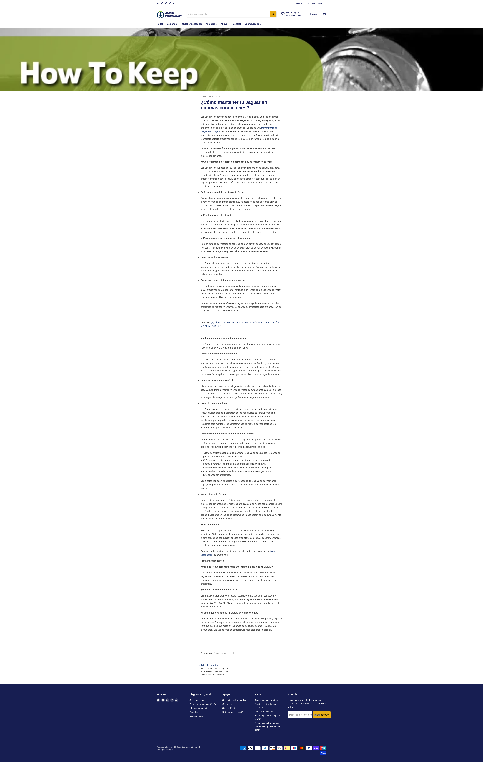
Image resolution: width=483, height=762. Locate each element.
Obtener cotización (192, 24)
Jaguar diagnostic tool (224, 653)
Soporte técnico (229, 708)
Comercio (172, 24)
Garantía (193, 712)
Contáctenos (228, 704)
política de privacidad (265, 711)
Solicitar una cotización (233, 712)
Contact (237, 24)
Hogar (160, 24)
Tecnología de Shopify (165, 750)
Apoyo (224, 24)
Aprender (211, 24)
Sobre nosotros (253, 24)
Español (296, 3)
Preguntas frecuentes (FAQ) (202, 704)
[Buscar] (273, 14)
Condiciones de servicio (266, 700)
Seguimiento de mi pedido (234, 700)
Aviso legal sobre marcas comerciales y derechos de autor (267, 726)
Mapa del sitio (196, 716)
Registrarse (322, 714)
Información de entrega (200, 708)
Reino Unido (315, 3)
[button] (313, 14)
